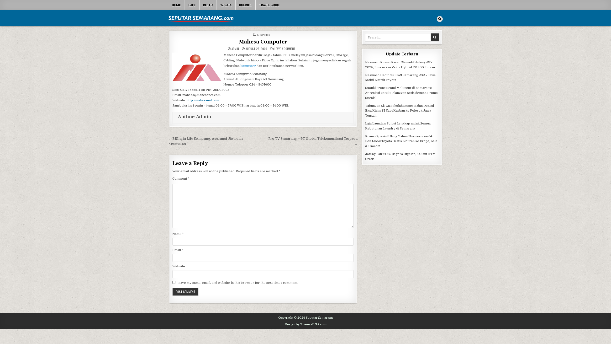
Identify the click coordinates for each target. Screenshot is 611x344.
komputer (248, 66)
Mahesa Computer (263, 41)
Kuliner (245, 5)
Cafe (191, 5)
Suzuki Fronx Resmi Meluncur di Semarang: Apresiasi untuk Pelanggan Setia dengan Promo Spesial (401, 93)
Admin (235, 48)
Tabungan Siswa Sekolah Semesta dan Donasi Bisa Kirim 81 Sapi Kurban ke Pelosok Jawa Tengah (399, 111)
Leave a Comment (284, 48)
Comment (181, 178)
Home (176, 5)
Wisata (226, 5)
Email (177, 250)
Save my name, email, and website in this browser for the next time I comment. (238, 283)
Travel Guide (269, 5)
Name (178, 234)
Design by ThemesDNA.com (306, 324)
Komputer (263, 35)
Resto (208, 5)
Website (178, 266)
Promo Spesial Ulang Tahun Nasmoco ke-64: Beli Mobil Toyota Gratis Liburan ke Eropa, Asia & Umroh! (401, 141)
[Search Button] (440, 19)
